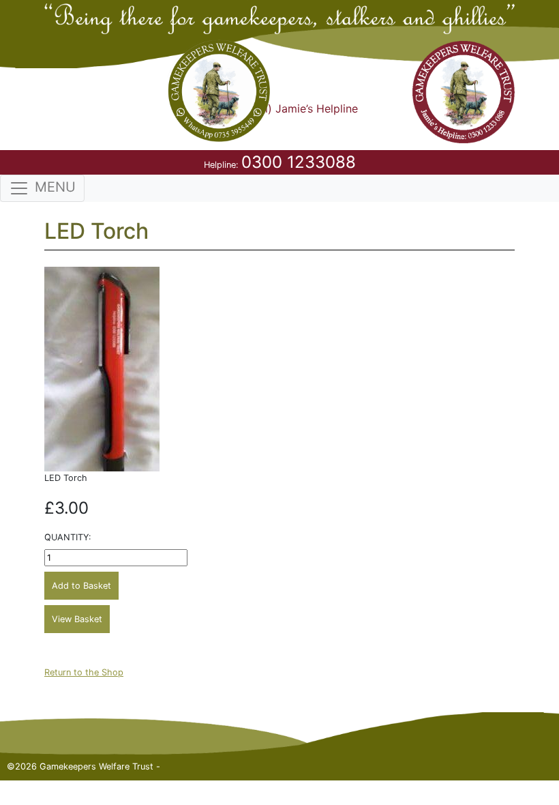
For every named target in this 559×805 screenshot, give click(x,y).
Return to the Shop (83, 672)
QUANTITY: (67, 537)
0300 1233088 (298, 162)
